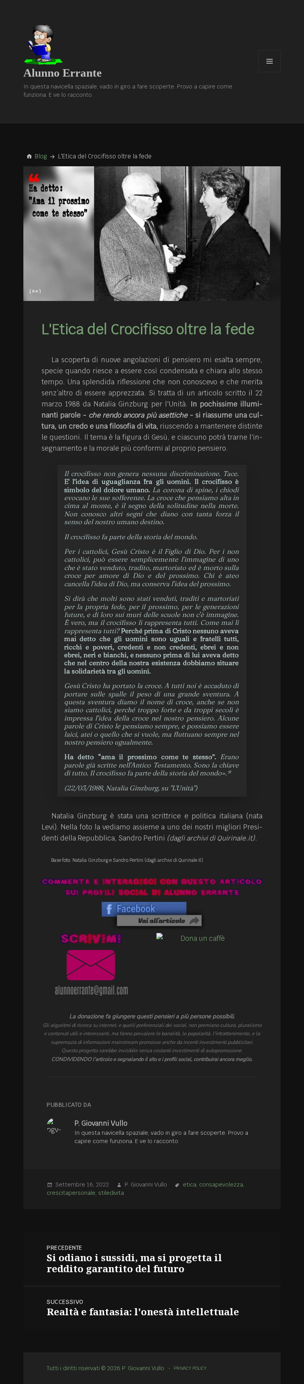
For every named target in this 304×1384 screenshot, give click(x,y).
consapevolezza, (221, 1184)
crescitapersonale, (72, 1192)
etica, (190, 1184)
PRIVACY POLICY (190, 1368)
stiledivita (111, 1192)
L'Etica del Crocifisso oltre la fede (148, 329)
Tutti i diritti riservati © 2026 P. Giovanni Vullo (105, 1368)
